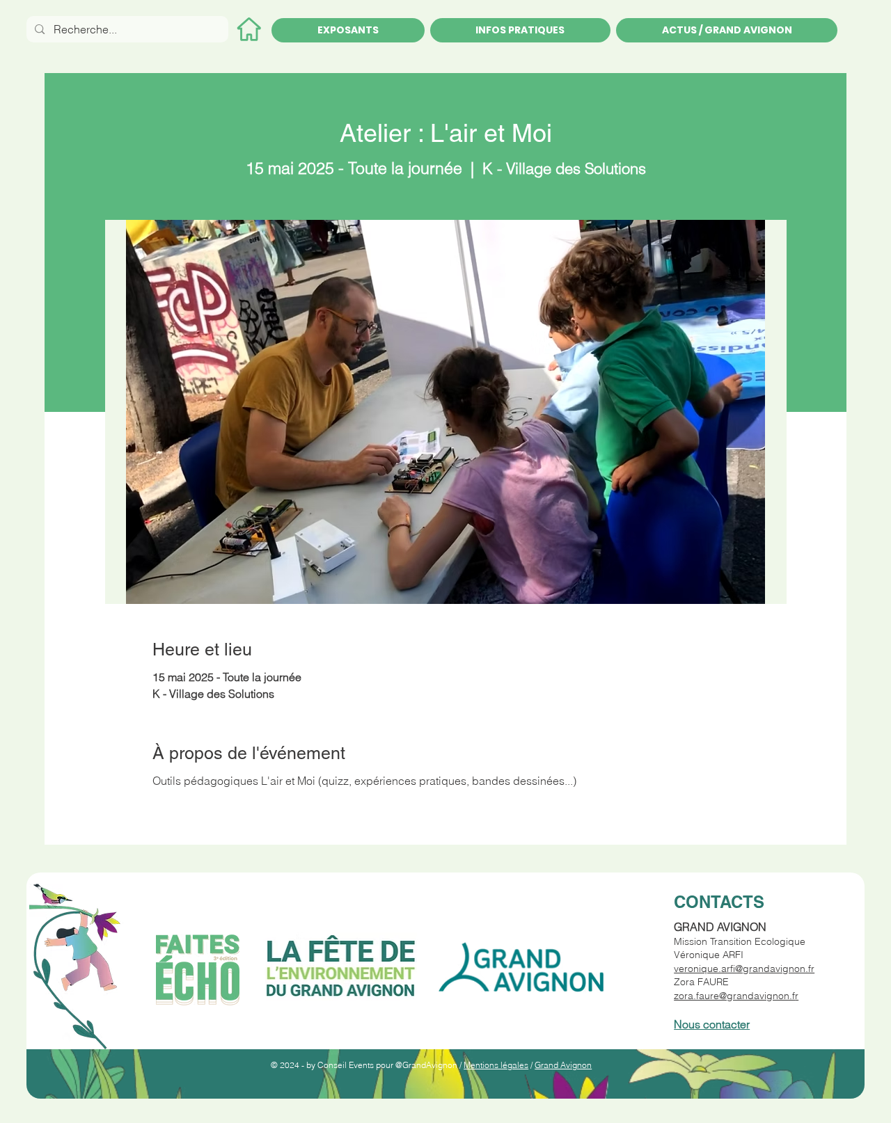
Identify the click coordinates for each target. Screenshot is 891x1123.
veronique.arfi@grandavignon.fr (744, 968)
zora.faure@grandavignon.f (734, 995)
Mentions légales (496, 1065)
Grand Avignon (563, 1065)
